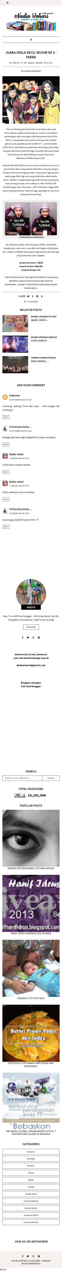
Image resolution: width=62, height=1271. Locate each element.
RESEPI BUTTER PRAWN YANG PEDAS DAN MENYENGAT (31, 1065)
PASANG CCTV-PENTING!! (31, 998)
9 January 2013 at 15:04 (19, 513)
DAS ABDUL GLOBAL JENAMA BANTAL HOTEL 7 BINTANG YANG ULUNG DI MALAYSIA (31, 1132)
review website (31, 1222)
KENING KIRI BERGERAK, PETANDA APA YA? (31, 868)
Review (31, 1165)
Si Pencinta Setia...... (21, 427)
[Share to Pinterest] (37, 296)
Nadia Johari (16, 454)
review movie (31, 1208)
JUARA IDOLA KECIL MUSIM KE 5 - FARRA (31, 54)
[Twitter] (28, 637)
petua (31, 1180)
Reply (6, 417)
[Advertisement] (31, 732)
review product (31, 1215)
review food (31, 1194)
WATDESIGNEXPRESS (31, 1263)
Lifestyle (31, 1158)
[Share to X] (28, 296)
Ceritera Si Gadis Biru (29, 1260)
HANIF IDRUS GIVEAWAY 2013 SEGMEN (31, 933)
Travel (31, 1172)
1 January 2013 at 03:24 (19, 458)
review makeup (31, 1201)
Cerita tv (17, 63)
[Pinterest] (39, 637)
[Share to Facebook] (33, 296)
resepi (31, 1187)
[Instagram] (33, 637)
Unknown (14, 395)
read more (31, 627)
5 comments (32, 301)
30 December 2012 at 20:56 (20, 431)
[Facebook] (22, 637)
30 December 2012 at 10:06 (20, 400)
